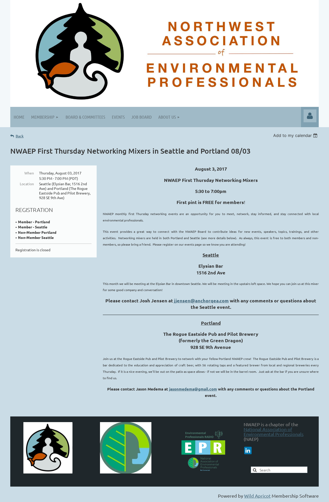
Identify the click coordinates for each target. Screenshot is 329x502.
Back (20, 136)
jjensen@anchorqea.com (201, 300)
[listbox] (296, 135)
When (29, 173)
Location (27, 183)
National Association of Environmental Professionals (274, 431)
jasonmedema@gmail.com (193, 389)
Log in (310, 115)
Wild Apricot (257, 495)
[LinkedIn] (248, 450)
